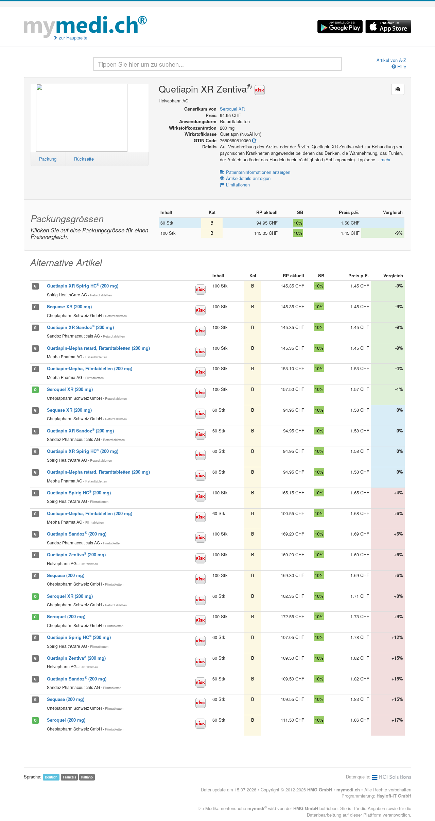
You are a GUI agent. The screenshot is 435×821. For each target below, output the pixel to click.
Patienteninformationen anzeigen (258, 172)
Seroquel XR (232, 108)
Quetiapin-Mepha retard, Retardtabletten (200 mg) (98, 348)
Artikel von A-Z (391, 60)
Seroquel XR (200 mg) (70, 389)
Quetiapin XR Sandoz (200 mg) (80, 327)
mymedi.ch (348, 789)
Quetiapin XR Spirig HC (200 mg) (82, 285)
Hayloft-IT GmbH (394, 795)
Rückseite (84, 158)
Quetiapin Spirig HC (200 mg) (79, 492)
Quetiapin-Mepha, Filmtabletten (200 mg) (89, 368)
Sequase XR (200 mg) (69, 306)
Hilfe (401, 67)
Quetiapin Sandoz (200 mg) (76, 533)
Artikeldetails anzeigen (248, 178)
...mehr (383, 159)
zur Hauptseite (72, 38)
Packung (47, 158)
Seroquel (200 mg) (66, 616)
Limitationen (238, 184)
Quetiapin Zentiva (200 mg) (76, 554)
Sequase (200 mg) (65, 575)
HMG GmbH (319, 789)
